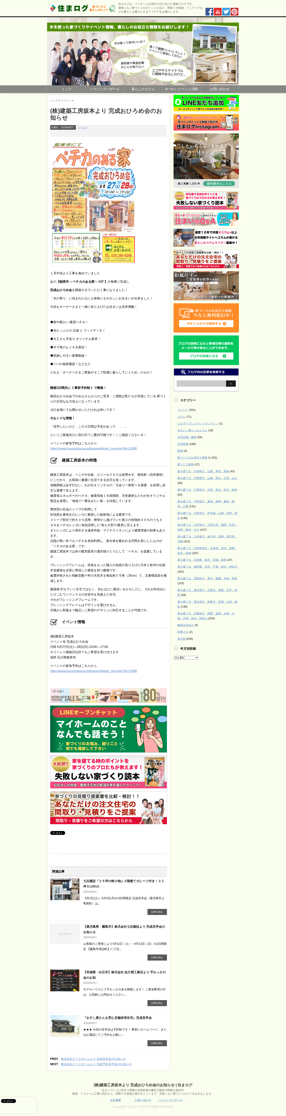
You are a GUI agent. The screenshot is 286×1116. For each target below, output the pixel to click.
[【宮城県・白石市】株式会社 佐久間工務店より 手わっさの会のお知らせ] (64, 989)
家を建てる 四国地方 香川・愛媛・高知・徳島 (207, 578)
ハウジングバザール (105, 89)
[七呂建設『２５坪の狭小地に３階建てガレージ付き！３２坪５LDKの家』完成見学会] (64, 898)
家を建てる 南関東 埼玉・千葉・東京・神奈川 (207, 566)
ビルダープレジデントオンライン (197, 423)
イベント (82, 127)
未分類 (181, 638)
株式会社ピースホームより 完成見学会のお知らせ (93, 1058)
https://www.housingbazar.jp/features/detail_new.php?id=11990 (93, 448)
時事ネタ (182, 631)
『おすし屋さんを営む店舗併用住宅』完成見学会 (117, 1017)
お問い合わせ (220, 89)
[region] (143, 51)
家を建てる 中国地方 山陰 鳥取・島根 (203, 471)
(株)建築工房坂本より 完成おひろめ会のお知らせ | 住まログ (143, 1085)
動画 (180, 450)
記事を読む (157, 911)
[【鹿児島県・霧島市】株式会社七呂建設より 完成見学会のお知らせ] (64, 941)
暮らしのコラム (143, 89)
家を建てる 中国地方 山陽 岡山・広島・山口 (207, 478)
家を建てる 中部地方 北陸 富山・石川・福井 (207, 489)
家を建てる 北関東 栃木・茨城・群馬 (201, 559)
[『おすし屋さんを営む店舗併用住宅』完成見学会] (64, 1035)
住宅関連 (182, 444)
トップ (66, 89)
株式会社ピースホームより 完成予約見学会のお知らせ (96, 1064)
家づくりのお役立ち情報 (192, 457)
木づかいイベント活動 (181, 89)
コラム (181, 416)
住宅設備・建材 (187, 437)
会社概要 (115, 1100)
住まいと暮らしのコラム (192, 430)
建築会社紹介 (185, 625)
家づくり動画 (185, 464)
